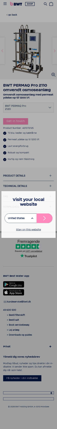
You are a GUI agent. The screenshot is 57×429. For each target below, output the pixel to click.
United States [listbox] (16, 218)
